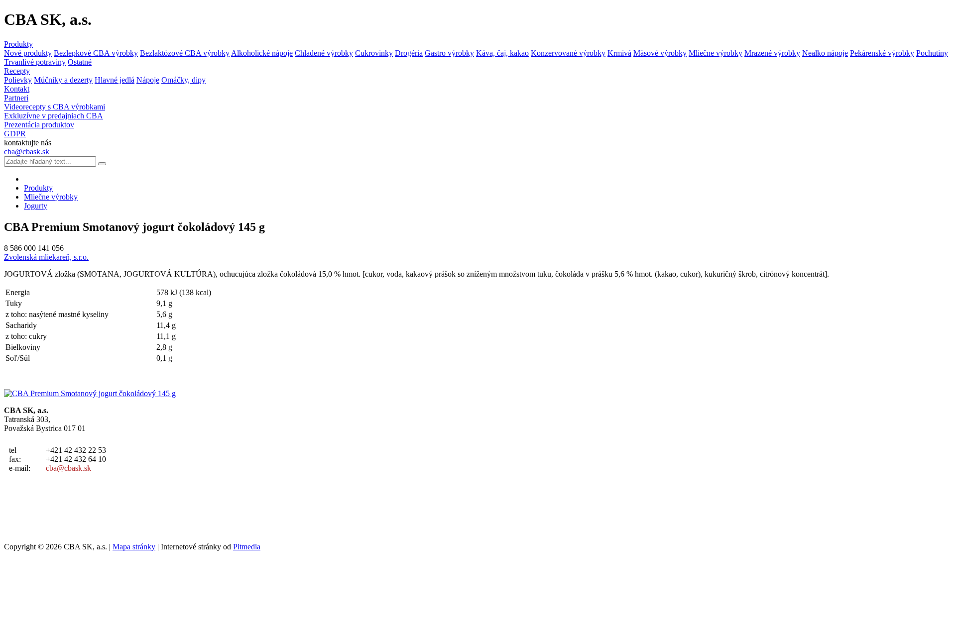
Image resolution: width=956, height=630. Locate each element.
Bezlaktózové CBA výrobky (185, 53)
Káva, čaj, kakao (502, 53)
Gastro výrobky (449, 53)
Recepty (17, 71)
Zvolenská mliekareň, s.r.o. (46, 257)
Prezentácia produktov (39, 124)
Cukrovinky (374, 53)
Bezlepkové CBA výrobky (96, 53)
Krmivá (619, 53)
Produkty (18, 44)
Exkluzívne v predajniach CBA (53, 115)
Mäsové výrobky (660, 53)
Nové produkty (28, 53)
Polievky (18, 80)
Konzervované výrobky (568, 53)
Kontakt (16, 89)
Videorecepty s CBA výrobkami (54, 107)
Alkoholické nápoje (262, 53)
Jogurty (35, 206)
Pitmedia (246, 546)
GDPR (15, 133)
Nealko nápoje (825, 53)
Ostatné (80, 62)
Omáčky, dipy (183, 80)
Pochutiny (932, 53)
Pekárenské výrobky (882, 53)
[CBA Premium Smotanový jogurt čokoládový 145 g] (90, 393)
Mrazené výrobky (772, 53)
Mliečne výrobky (715, 53)
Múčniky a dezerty (63, 80)
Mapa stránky (134, 546)
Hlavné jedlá (114, 80)
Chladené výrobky (324, 53)
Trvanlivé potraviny (35, 62)
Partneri (16, 98)
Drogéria (409, 53)
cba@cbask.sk (26, 151)
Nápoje (147, 80)
